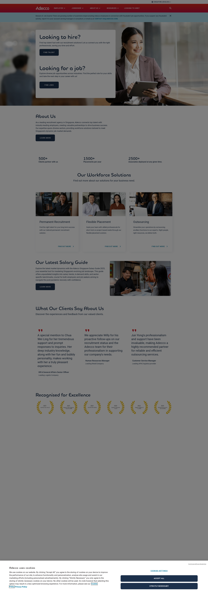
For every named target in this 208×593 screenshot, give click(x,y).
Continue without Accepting (197, 564)
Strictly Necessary (159, 586)
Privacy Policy (21, 587)
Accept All (159, 578)
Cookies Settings (159, 571)
